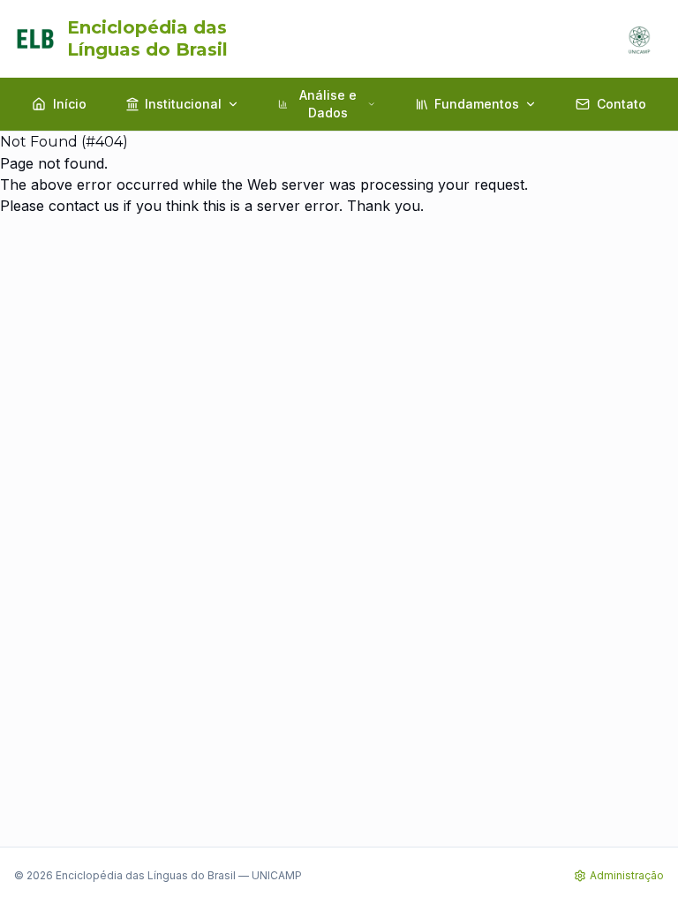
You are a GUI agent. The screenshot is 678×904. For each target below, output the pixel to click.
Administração (627, 875)
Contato (621, 103)
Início (70, 103)
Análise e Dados (328, 103)
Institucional (183, 103)
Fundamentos (476, 103)
